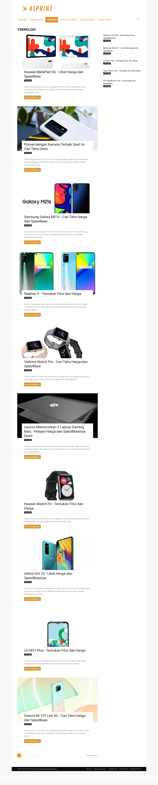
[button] (138, 20)
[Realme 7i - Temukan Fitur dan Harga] (57, 273)
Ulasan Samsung (87, 20)
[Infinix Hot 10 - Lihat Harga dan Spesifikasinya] (57, 557)
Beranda (23, 20)
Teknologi (51, 20)
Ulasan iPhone (104, 20)
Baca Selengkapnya (32, 97)
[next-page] (38, 755)
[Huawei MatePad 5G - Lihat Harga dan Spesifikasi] (57, 56)
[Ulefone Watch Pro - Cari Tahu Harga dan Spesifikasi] (57, 346)
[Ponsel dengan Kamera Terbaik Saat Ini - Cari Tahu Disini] (57, 128)
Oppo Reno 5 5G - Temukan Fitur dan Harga (122, 71)
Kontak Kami (123, 769)
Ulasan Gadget (37, 20)
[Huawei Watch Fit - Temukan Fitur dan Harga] (57, 488)
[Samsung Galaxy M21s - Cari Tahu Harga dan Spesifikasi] (57, 201)
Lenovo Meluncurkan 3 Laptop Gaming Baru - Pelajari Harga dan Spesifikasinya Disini (54, 431)
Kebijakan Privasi (135, 769)
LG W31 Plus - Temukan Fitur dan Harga (54, 650)
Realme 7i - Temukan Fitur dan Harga (52, 294)
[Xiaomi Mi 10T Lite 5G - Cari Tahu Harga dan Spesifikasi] (57, 700)
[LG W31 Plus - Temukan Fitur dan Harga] (57, 630)
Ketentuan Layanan (100, 769)
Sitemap (89, 769)
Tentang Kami (112, 769)
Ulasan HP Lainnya (68, 20)
